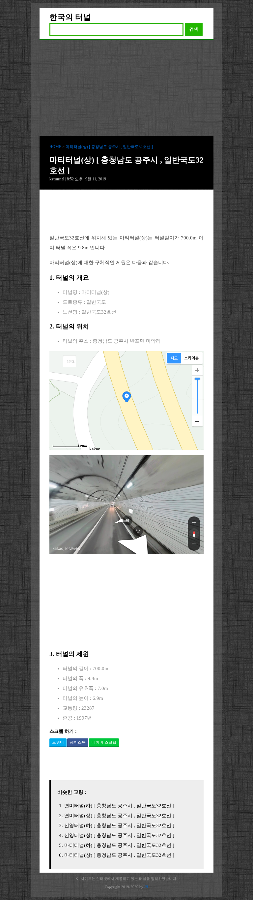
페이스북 (78, 742)
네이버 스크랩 (104, 742)
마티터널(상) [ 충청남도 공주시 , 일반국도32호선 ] (109, 146)
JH (146, 887)
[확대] (197, 370)
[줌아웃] (194, 545)
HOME (55, 146)
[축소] (197, 421)
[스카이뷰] (191, 358)
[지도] (174, 358)
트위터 (58, 742)
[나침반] (194, 533)
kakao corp (58, 548)
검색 (193, 29)
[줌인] (194, 522)
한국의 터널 (70, 17)
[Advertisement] (126, 89)
